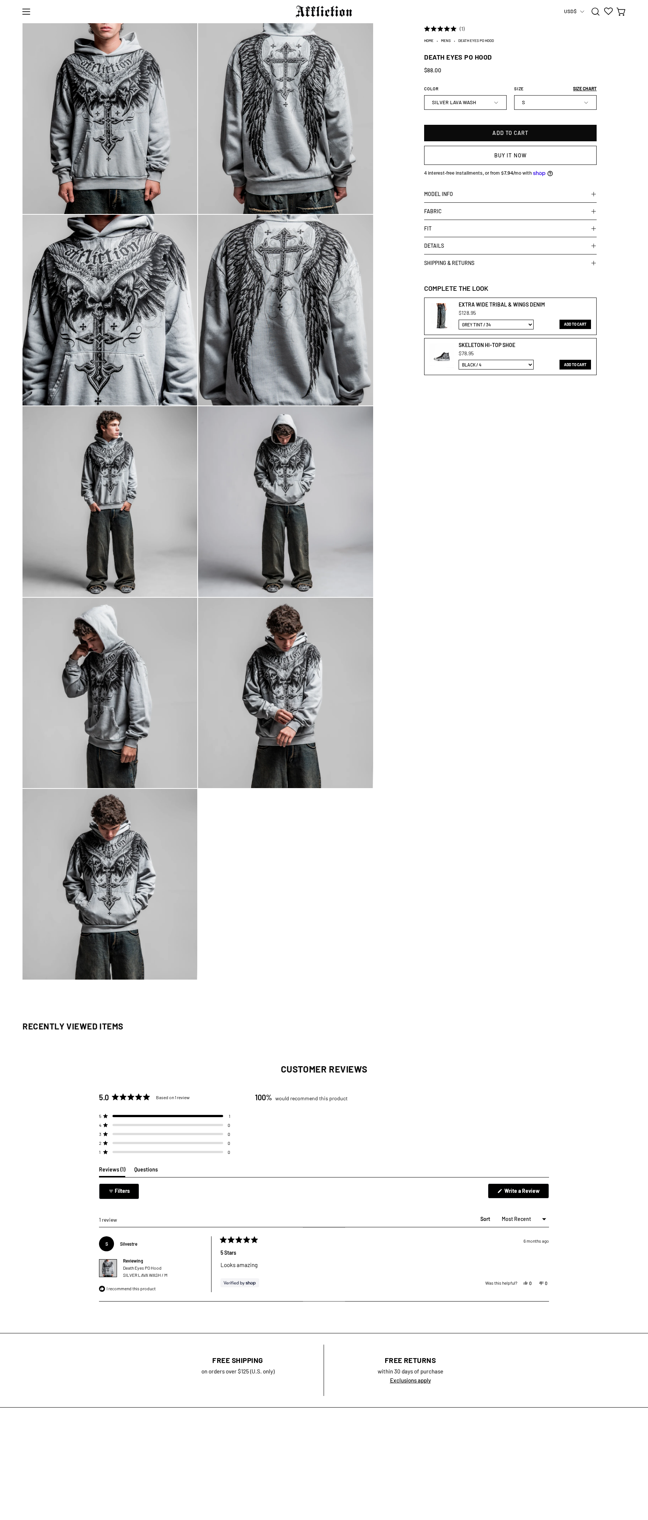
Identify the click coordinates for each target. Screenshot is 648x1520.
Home (429, 40)
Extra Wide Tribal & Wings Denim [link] (502, 304)
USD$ (570, 11)
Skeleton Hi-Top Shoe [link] (487, 345)
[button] (595, 11)
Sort (485, 1219)
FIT (428, 228)
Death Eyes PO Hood (145, 1271)
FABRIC (433, 211)
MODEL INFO (438, 194)
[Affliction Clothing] (324, 12)
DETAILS (434, 245)
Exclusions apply (410, 1380)
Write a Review (526, 1192)
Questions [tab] (146, 1171)
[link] (441, 316)
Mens (446, 40)
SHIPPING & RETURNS (449, 263)
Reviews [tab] (112, 1171)
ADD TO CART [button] (575, 324)
